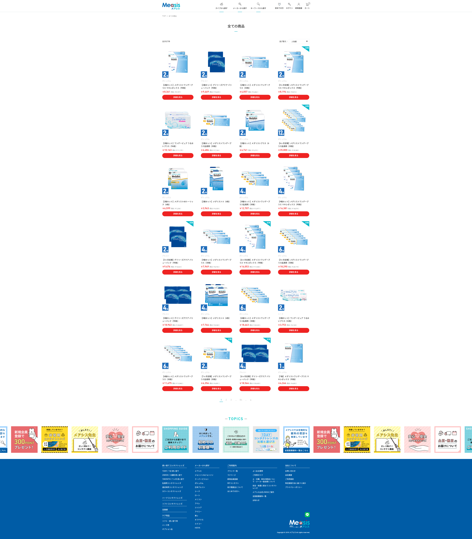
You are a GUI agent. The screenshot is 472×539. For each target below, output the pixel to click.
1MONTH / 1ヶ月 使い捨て (173, 479)
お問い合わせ (290, 471)
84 (241, 400)
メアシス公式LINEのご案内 (263, 492)
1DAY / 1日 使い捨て (170, 471)
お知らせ (256, 500)
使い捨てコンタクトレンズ (173, 465)
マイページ (231, 475)
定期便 (165, 510)
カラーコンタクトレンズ (171, 491)
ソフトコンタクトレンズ (172, 504)
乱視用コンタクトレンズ (171, 483)
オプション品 (167, 529)
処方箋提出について (235, 487)
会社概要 (288, 475)
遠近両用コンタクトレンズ (172, 487)
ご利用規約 (289, 479)
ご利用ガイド (258, 475)
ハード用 (165, 525)
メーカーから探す (202, 465)
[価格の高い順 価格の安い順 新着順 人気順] (299, 41)
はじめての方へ (233, 491)
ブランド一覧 (232, 471)
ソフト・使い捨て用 (170, 521)
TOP (164, 16)
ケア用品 (166, 515)
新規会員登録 (232, 479)
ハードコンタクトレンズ (172, 498)
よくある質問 (258, 471)
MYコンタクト (233, 483)
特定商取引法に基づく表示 (295, 483)
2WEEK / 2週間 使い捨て (172, 475)
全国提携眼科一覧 (259, 496)
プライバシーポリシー (293, 487)
